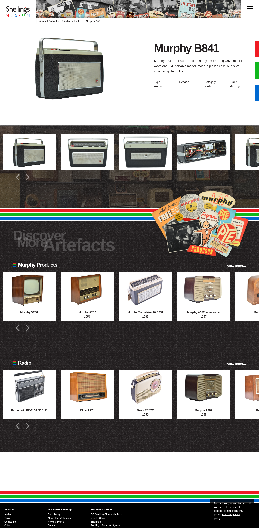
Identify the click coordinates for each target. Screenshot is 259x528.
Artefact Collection (49, 21)
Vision (7, 518)
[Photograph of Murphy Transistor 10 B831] (145, 289)
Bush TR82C (145, 410)
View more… (236, 266)
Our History (54, 514)
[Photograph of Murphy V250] (29, 289)
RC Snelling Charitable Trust (106, 514)
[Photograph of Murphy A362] (203, 387)
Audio (66, 21)
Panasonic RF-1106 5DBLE (29, 410)
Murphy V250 (29, 312)
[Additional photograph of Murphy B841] (29, 152)
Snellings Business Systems (106, 525)
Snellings (96, 521)
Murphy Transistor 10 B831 (145, 312)
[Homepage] (18, 9)
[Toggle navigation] (250, 9)
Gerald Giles (98, 518)
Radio (77, 21)
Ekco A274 (87, 410)
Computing (10, 521)
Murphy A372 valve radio (203, 312)
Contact (52, 525)
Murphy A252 (87, 312)
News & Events (56, 521)
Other (7, 525)
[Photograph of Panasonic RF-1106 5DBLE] (29, 387)
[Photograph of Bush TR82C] (145, 387)
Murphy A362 (203, 410)
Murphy (235, 86)
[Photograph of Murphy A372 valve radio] (203, 289)
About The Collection (59, 518)
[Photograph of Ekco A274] (87, 387)
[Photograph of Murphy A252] (87, 289)
